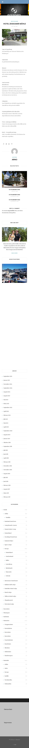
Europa (7, 548)
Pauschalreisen (9, 640)
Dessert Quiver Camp (10, 529)
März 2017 (6, 493)
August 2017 (6, 489)
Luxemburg (9, 564)
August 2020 (6, 434)
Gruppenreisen (9, 624)
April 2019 (6, 458)
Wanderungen (8, 655)
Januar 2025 (6, 380)
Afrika (6, 513)
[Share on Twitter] (6, 144)
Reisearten (6, 620)
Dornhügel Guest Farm (11, 537)
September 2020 (7, 430)
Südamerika (8, 684)
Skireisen (7, 648)
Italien (7, 560)
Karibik (7, 676)
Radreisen (6, 616)
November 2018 (7, 469)
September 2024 (7, 388)
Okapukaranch (9, 600)
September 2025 (7, 376)
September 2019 (7, 446)
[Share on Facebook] (3, 144)
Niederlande (9, 568)
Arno (14, 159)
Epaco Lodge (8, 544)
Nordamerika (8, 680)
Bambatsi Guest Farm (10, 521)
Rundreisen (8, 644)
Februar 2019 (6, 462)
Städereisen (8, 651)
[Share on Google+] (9, 144)
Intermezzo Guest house (11, 580)
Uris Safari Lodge (9, 604)
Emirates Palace (9, 541)
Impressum (8, 722)
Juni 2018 (5, 481)
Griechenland (9, 556)
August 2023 (6, 395)
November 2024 (7, 384)
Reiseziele (6, 660)
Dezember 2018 (7, 466)
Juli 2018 (5, 477)
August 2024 (6, 392)
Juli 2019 (5, 450)
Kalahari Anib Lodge (10, 584)
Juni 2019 (5, 454)
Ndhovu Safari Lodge (10, 596)
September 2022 (7, 407)
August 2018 (6, 473)
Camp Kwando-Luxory (11, 525)
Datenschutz (8, 709)
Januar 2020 (6, 438)
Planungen (6, 612)
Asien (6, 668)
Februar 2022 (7, 415)
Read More (14, 253)
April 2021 (6, 427)
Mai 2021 (5, 423)
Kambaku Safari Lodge (11, 588)
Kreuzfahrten (8, 628)
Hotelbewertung (14, 189)
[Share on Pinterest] (12, 144)
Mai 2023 (5, 399)
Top (15, 744)
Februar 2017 (6, 497)
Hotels (5, 509)
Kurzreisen (6, 609)
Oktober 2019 (7, 442)
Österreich (8, 572)
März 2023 (6, 403)
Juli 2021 (5, 419)
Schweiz (8, 576)
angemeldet (10, 210)
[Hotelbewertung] (14, 179)
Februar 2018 (6, 485)
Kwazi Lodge (8, 592)
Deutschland (14, 21)
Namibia (8, 517)
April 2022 (6, 411)
